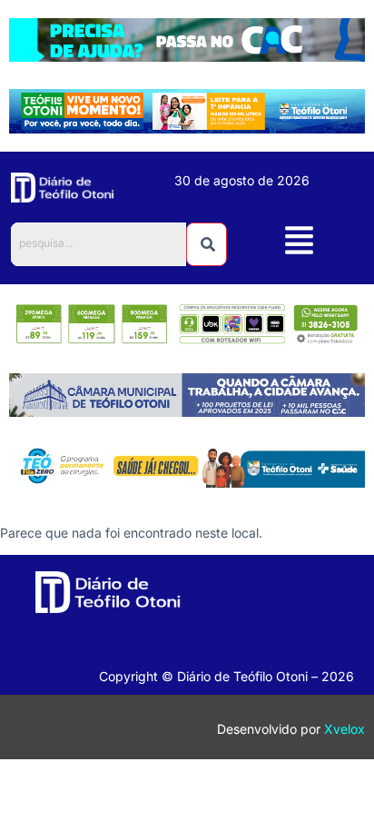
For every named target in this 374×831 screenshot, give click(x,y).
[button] (300, 242)
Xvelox (344, 729)
